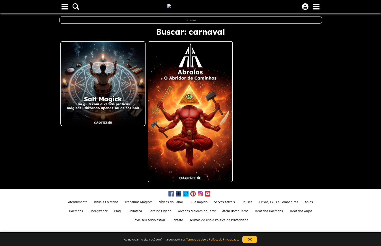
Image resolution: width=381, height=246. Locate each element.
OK (250, 239)
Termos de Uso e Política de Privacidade (212, 239)
